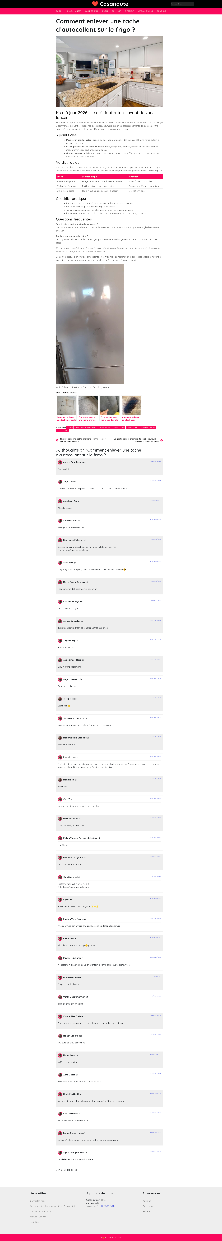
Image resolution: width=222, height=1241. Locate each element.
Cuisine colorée (118, 427)
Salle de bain (91, 11)
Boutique (161, 11)
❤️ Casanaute (110, 3)
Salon (105, 11)
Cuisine (59, 11)
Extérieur (129, 11)
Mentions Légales (38, 1216)
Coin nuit (116, 11)
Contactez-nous (37, 1201)
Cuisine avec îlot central (85, 427)
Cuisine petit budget (147, 427)
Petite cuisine (62, 430)
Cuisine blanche (103, 427)
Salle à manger (74, 11)
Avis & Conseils (145, 11)
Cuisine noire (132, 427)
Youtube (147, 1201)
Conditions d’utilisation (40, 1211)
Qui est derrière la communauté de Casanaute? (52, 1206)
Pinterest (147, 1211)
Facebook (148, 1206)
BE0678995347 (108, 1206)
